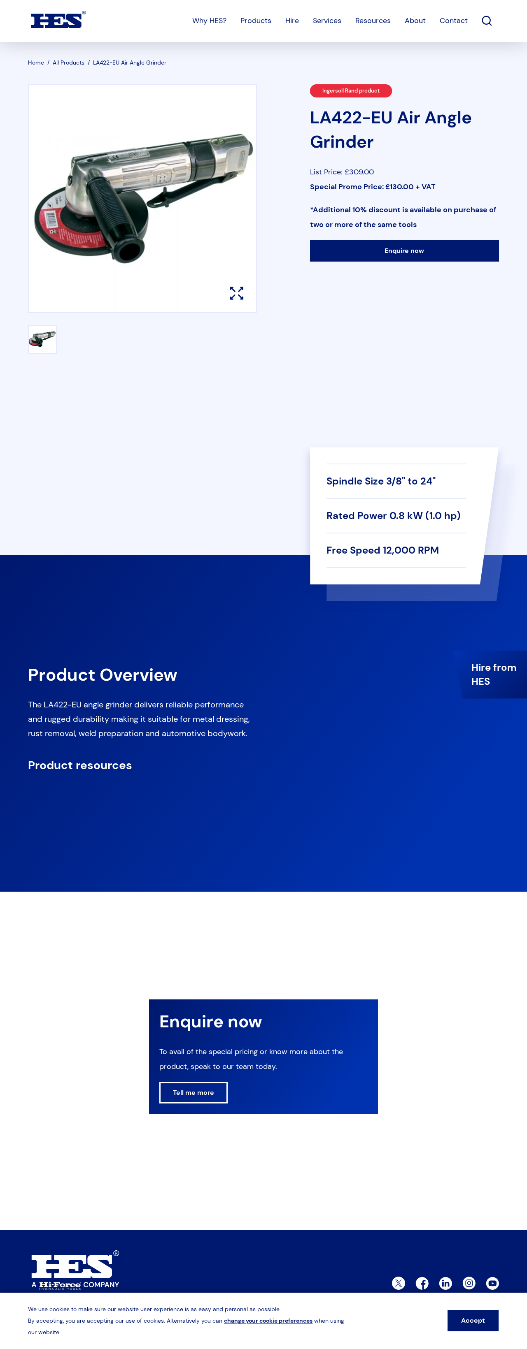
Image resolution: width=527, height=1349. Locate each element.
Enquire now (404, 250)
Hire (292, 20)
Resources (373, 20)
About (415, 20)
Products (255, 20)
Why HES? (209, 20)
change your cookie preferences (268, 1320)
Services (327, 20)
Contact (454, 20)
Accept (473, 1320)
